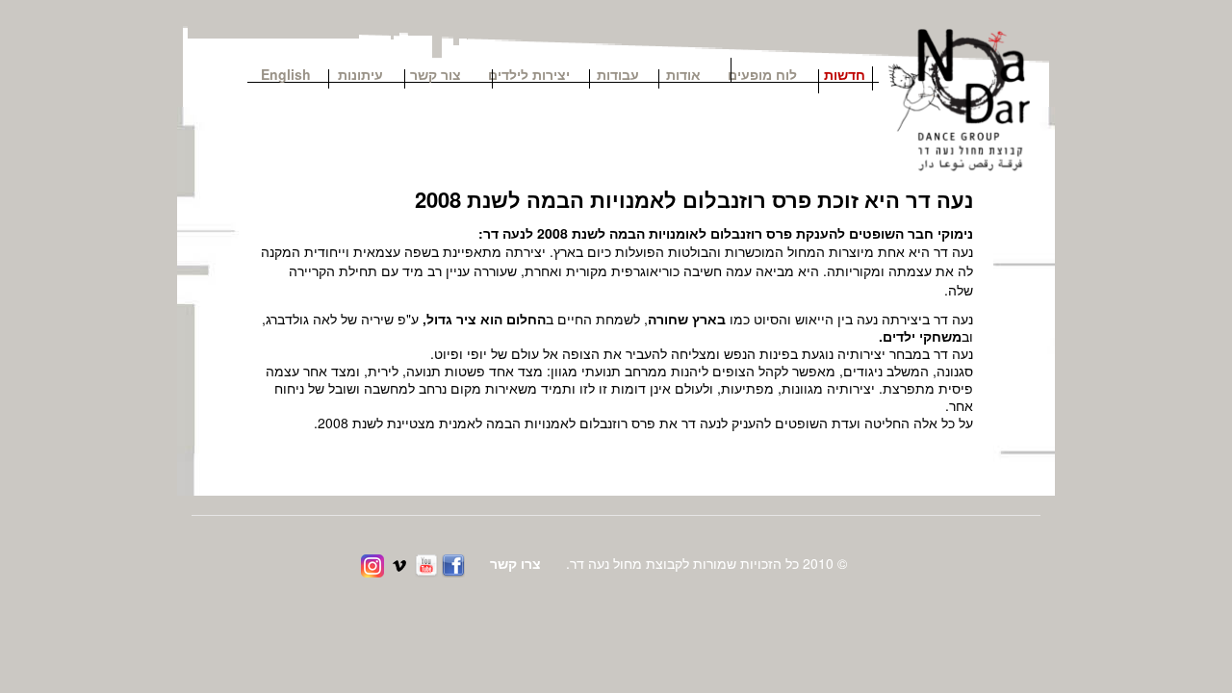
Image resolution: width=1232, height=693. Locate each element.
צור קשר (442, 72)
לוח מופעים (762, 72)
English (286, 72)
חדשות (844, 72)
